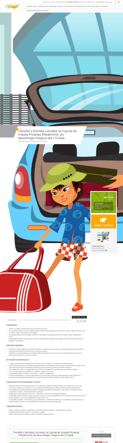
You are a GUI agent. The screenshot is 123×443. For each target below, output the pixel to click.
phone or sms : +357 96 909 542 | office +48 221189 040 (69, 2)
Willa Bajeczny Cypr (32, 6)
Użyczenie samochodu (80, 6)
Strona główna (12, 320)
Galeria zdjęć (103, 6)
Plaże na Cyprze (95, 6)
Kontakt (46, 10)
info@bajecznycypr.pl (104, 2)
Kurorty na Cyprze (68, 6)
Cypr (88, 6)
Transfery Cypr (53, 6)
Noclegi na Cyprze (43, 6)
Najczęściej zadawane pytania (35, 10)
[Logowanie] (118, 2)
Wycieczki (60, 6)
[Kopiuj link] (106, 250)
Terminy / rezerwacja (103, 225)
